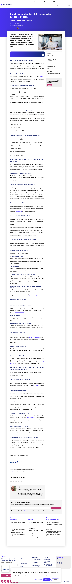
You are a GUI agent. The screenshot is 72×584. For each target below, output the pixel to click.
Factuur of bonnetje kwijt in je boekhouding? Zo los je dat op (18, 523)
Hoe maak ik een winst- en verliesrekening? (34, 528)
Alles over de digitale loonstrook (52, 522)
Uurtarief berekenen (47, 559)
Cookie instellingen (67, 581)
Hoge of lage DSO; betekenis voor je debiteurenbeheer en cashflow (53, 63)
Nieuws (22, 560)
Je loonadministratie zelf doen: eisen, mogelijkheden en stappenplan (53, 532)
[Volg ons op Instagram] (5, 581)
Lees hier (11, 471)
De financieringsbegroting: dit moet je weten (36, 531)
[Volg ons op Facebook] (8, 581)
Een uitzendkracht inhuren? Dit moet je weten (54, 525)
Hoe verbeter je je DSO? (51, 66)
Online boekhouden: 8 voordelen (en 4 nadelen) (18, 530)
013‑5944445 (59, 563)
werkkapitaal (19, 211)
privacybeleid (25, 573)
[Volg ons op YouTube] (11, 581)
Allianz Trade (36, 28)
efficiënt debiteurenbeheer (34, 337)
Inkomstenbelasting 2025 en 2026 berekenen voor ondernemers (48, 565)
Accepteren (47, 579)
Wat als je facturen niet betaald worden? (32, 295)
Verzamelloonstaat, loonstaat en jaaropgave (53, 535)
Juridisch (22, 558)
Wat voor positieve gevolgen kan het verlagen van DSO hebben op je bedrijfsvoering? (53, 70)
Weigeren (55, 579)
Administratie (23, 561)
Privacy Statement (27, 510)
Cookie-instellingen (38, 579)
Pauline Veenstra (22, 28)
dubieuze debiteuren (31, 417)
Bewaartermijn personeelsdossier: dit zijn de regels (54, 528)
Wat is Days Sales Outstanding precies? (52, 56)
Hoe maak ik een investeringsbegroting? (33, 536)
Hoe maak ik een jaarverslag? (17, 532)
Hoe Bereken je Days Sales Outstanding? (51, 60)
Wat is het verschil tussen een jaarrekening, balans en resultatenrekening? (36, 524)
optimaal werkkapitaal (19, 312)
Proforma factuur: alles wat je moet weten (18, 526)
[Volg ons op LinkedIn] (2, 581)
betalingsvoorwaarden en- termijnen (22, 307)
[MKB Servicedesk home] (9, 556)
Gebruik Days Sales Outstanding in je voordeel (53, 74)
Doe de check (50, 85)
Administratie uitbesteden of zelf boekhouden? (18, 535)
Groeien (22, 566)
